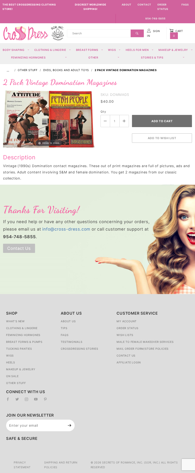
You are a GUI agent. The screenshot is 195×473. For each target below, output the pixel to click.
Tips (64, 328)
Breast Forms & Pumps (24, 341)
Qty (103, 111)
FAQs (185, 4)
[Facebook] (9, 401)
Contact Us (19, 248)
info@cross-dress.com (66, 229)
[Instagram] (28, 401)
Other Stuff (16, 383)
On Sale (12, 376)
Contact (144, 4)
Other (93, 57)
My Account (127, 321)
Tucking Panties (19, 348)
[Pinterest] (47, 401)
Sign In (153, 33)
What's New (15, 321)
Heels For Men (137, 49)
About (126, 4)
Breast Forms (87, 49)
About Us (68, 321)
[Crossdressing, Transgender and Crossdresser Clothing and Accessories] (25, 33)
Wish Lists (125, 335)
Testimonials (71, 341)
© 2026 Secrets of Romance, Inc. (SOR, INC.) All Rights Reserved (134, 465)
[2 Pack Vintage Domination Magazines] (48, 118)
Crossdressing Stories (79, 348)
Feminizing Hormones (28, 57)
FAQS (64, 335)
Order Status (162, 6)
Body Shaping (14, 49)
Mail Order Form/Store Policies (143, 348)
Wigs (112, 49)
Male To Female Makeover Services (145, 341)
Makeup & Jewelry (173, 49)
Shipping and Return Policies (61, 465)
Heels (10, 362)
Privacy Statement (22, 465)
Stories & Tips (152, 57)
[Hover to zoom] (48, 118)
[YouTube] (37, 401)
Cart (178, 33)
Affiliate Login (129, 362)
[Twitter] (18, 401)
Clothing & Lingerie (50, 49)
